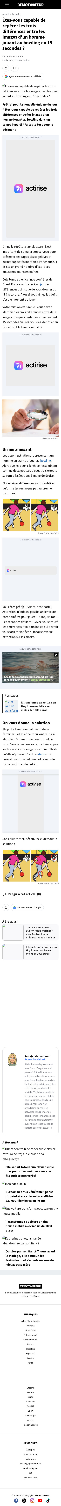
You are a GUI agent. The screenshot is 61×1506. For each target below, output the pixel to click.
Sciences (30, 1401)
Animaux (30, 1325)
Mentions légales (30, 1468)
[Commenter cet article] (15, 68)
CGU (30, 1472)
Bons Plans (30, 1330)
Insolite (30, 1358)
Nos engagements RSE (30, 1463)
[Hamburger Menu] (7, 4)
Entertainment (30, 1335)
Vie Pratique (30, 1415)
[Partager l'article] (5, 68)
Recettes (30, 1348)
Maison (30, 1392)
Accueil (5, 14)
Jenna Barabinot (14, 56)
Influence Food (31, 1477)
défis (41, 754)
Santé (30, 1396)
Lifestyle (16, 14)
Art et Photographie (30, 1321)
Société (30, 1406)
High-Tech (30, 1353)
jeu (42, 284)
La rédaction (30, 1459)
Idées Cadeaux (31, 1424)
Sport (30, 1410)
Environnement (30, 1339)
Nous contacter (30, 1454)
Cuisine (30, 1344)
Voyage (30, 1420)
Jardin (30, 1362)
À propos (30, 1449)
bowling (45, 460)
